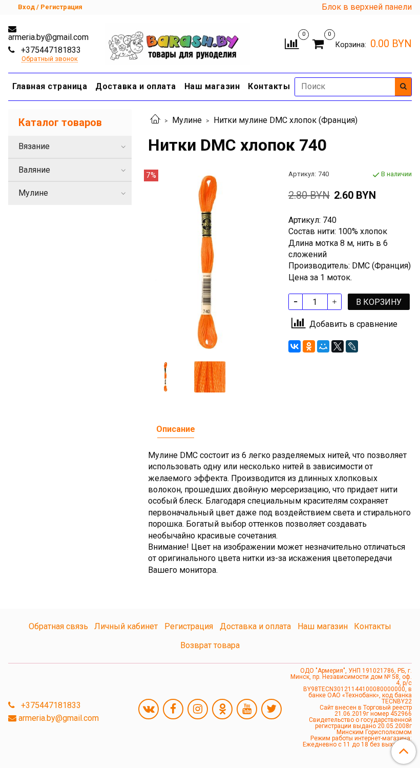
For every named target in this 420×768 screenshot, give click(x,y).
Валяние (34, 170)
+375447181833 (50, 50)
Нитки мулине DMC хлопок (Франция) (286, 120)
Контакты (269, 86)
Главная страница (49, 86)
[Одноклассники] (309, 346)
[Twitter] (271, 709)
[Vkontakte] (148, 709)
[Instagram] (197, 709)
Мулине (187, 120)
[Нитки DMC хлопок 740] (209, 261)
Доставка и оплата (135, 86)
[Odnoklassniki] (222, 709)
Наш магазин (212, 86)
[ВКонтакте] (294, 346)
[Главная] (155, 120)
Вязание (34, 146)
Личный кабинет (126, 626)
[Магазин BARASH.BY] (177, 41)
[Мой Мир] (323, 346)
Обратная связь (58, 626)
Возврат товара (210, 645)
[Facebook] (173, 709)
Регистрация (188, 626)
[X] (337, 346)
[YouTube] (247, 709)
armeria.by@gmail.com (48, 37)
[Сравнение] (291, 43)
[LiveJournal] (352, 346)
